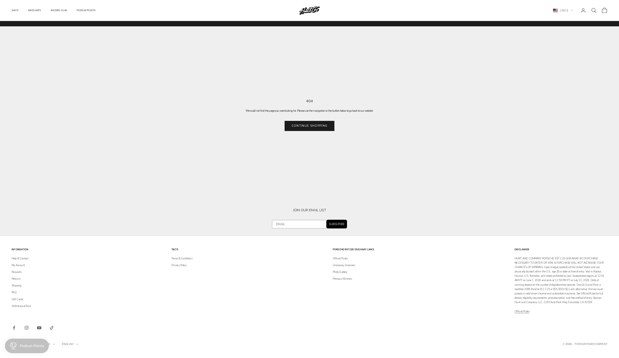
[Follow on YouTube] (39, 327)
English (68, 344)
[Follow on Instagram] (26, 327)
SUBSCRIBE (337, 224)
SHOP (15, 10)
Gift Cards (17, 299)
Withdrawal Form (21, 306)
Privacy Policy (178, 265)
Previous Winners (342, 279)
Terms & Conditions (181, 258)
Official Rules (340, 258)
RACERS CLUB (59, 10)
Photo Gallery (340, 272)
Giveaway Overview (344, 265)
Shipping (17, 285)
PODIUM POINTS (86, 10)
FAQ (14, 292)
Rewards (16, 272)
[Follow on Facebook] (14, 327)
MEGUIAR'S (34, 10)
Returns (16, 279)
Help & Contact (20, 258)
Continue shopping (309, 126)
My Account (18, 265)
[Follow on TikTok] (51, 327)
